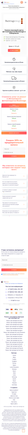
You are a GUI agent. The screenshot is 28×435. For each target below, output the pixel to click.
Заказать (14, 113)
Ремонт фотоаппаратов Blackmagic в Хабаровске (13, 7)
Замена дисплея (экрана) (14, 116)
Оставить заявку (14, 50)
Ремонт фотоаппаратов (13, 5)
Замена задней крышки (14, 124)
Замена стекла (14, 109)
